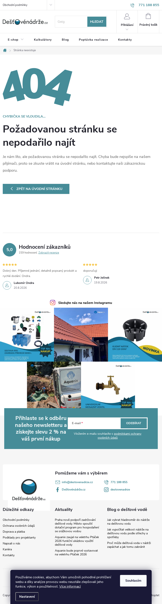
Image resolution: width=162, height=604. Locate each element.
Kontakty (9, 555)
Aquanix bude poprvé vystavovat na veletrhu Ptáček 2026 (76, 552)
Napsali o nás (11, 543)
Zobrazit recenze (48, 253)
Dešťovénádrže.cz (73, 490)
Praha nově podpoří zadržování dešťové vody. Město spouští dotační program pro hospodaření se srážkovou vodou (77, 525)
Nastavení (27, 596)
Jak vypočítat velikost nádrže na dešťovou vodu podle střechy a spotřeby (127, 533)
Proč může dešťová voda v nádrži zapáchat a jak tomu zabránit (129, 545)
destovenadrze (120, 490)
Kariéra (7, 549)
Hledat (96, 21)
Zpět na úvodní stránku (39, 189)
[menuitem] (16, 39)
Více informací (70, 586)
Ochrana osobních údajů (19, 526)
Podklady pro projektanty (19, 537)
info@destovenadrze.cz (77, 482)
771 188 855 (119, 482)
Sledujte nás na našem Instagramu (85, 303)
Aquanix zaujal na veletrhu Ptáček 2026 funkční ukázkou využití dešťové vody (77, 541)
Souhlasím (133, 580)
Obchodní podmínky (15, 5)
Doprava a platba (14, 531)
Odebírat (133, 423)
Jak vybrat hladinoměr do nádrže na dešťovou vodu (128, 522)
